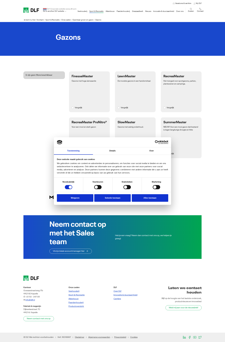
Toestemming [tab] (73, 151)
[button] (82, 11)
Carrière (117, 299)
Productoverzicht (76, 306)
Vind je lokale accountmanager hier (69, 251)
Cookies (134, 337)
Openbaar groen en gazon (83, 20)
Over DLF (117, 291)
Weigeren (75, 198)
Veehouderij (73, 291)
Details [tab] (112, 151)
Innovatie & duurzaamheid (125, 295)
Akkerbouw (73, 299)
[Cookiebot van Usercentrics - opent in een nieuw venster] (156, 142)
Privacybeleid (120, 337)
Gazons (98, 20)
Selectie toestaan (112, 198)
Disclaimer (79, 337)
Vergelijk (78, 108)
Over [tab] (151, 151)
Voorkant (40, 20)
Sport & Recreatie (52, 20)
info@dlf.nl (30, 300)
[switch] (98, 187)
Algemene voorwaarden (99, 337)
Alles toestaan (149, 198)
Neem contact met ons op (39, 319)
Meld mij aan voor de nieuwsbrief (183, 308)
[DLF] (31, 10)
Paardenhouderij (75, 303)
